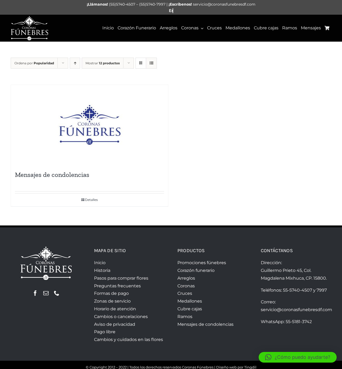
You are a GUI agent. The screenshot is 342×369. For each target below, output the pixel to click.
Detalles (91, 200)
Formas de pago (111, 293)
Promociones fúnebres (201, 262)
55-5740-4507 (297, 290)
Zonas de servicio (112, 301)
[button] (298, 357)
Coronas (186, 285)
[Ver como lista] (151, 63)
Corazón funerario (196, 270)
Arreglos (186, 278)
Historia (102, 270)
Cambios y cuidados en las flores (128, 339)
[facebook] (35, 293)
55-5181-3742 (299, 321)
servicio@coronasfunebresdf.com (296, 309)
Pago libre (104, 331)
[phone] (56, 293)
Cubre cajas (189, 308)
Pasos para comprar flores (121, 278)
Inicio (100, 262)
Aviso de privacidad (114, 324)
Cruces (184, 293)
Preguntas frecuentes (117, 285)
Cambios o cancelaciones (121, 316)
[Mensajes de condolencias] (89, 125)
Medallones (189, 301)
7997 (322, 290)
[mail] (46, 293)
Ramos (184, 316)
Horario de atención (115, 308)
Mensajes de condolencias (52, 174)
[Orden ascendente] (75, 63)
